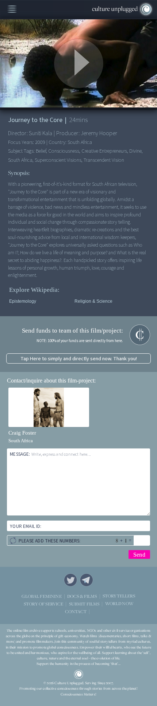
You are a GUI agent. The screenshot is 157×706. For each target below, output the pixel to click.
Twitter (70, 580)
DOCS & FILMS (82, 596)
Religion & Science (93, 301)
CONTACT (76, 611)
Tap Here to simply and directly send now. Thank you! (78, 358)
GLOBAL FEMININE (41, 596)
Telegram (86, 580)
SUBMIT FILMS (84, 603)
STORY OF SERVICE (43, 603)
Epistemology (22, 301)
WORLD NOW (119, 603)
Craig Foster (22, 433)
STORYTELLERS (119, 595)
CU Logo (78, 674)
